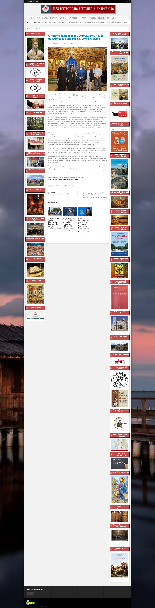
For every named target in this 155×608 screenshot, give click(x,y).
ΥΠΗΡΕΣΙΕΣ (73, 18)
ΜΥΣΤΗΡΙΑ (92, 18)
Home (29, 29)
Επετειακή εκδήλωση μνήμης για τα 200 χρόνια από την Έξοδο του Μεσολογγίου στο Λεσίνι (122, 22)
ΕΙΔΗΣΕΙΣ (101, 18)
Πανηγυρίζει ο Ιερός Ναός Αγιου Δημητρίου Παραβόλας (60, 194)
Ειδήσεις (73, 43)
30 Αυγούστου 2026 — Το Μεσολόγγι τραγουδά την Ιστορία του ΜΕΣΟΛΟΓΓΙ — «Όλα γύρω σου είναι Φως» (69, 224)
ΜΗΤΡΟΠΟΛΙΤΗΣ (42, 18)
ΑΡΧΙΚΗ (31, 18)
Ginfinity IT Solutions (43, 607)
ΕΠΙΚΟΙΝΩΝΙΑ (111, 18)
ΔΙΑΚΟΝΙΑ (63, 18)
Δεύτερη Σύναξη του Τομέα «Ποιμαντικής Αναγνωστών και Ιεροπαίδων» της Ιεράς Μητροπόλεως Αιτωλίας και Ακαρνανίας (95, 195)
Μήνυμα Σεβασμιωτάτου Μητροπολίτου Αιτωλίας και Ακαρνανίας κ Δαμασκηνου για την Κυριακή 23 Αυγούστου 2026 (69, 22)
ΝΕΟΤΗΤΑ (82, 18)
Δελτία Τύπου (39, 29)
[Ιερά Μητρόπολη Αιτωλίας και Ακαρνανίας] (77, 9)
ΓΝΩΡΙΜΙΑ (53, 18)
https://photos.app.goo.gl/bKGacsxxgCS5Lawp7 (63, 179)
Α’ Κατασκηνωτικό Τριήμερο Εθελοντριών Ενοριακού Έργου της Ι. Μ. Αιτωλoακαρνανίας (54, 223)
